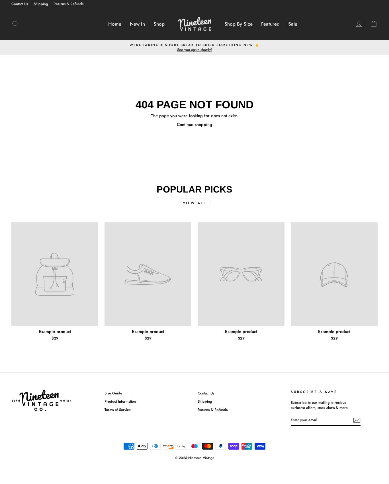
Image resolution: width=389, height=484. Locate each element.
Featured (270, 23)
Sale (292, 23)
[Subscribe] (357, 420)
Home (114, 23)
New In (137, 23)
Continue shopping (194, 125)
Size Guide (113, 393)
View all (194, 203)
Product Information (120, 401)
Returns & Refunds (68, 4)
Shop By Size (238, 23)
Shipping (41, 4)
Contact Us (19, 4)
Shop (159, 23)
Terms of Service (118, 409)
